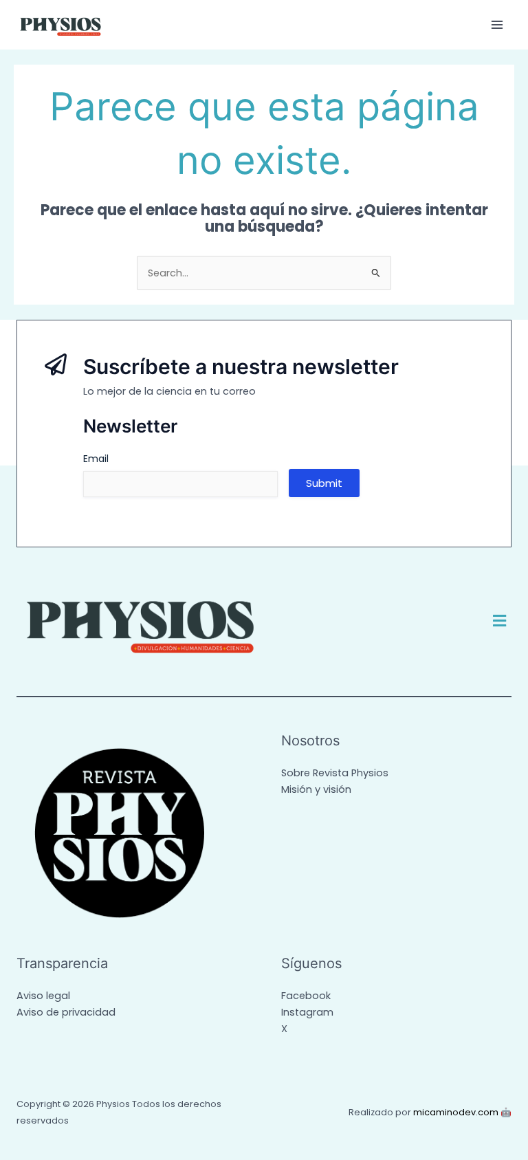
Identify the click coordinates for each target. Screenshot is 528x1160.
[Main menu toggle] (497, 24)
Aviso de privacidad (66, 1012)
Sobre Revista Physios (334, 773)
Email (96, 459)
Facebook (306, 996)
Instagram (307, 1012)
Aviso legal (43, 996)
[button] (500, 621)
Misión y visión (316, 789)
